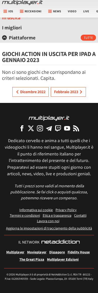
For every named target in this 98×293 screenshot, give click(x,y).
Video (72, 11)
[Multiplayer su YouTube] (67, 128)
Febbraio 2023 (66, 91)
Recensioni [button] (33, 11)
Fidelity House (79, 252)
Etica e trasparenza (57, 215)
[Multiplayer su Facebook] (22, 128)
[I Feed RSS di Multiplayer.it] (76, 128)
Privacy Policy (66, 209)
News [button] (57, 11)
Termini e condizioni (25, 215)
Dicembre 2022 (32, 91)
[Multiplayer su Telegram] (49, 128)
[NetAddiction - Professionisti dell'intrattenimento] (60, 242)
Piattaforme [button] (22, 38)
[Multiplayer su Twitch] (58, 128)
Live (86, 11)
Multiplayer (15, 252)
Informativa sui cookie (36, 209)
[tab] (49, 38)
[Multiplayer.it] (22, 2)
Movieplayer (36, 252)
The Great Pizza (31, 259)
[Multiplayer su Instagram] (40, 128)
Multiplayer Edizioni (63, 259)
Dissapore (57, 252)
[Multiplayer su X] (31, 128)
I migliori (12, 28)
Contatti (80, 215)
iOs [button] (10, 11)
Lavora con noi (48, 220)
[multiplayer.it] (49, 118)
